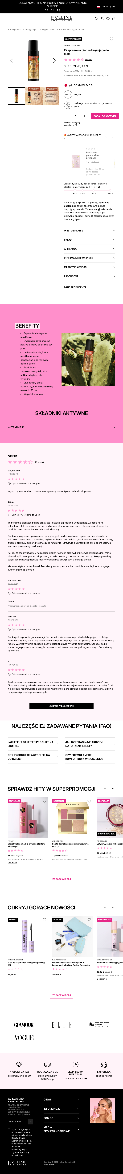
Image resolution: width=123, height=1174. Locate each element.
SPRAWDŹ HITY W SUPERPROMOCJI (51, 789)
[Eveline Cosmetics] (61, 18)
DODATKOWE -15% (106, 834)
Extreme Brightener (104, 960)
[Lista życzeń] (108, 18)
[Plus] (84, 116)
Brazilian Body (72, 45)
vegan (77, 94)
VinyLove (11, 841)
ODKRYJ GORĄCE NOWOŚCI (41, 907)
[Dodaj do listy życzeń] (44, 801)
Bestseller (14, 801)
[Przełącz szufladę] (10, 18)
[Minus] (66, 116)
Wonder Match (57, 841)
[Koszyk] (113, 18)
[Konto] (102, 18)
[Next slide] (112, 137)
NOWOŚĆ (13, 920)
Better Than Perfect (15, 960)
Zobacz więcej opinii (61, 706)
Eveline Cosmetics (59, 960)
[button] (54, 60)
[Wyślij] (30, 1121)
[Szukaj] (96, 18)
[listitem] (61, 483)
